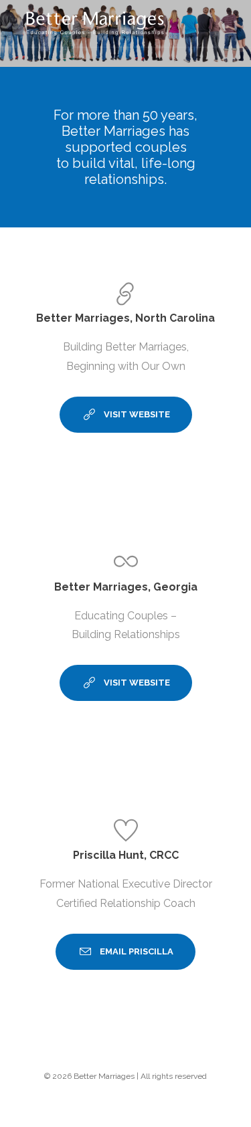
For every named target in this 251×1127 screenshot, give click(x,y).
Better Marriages (104, 1076)
